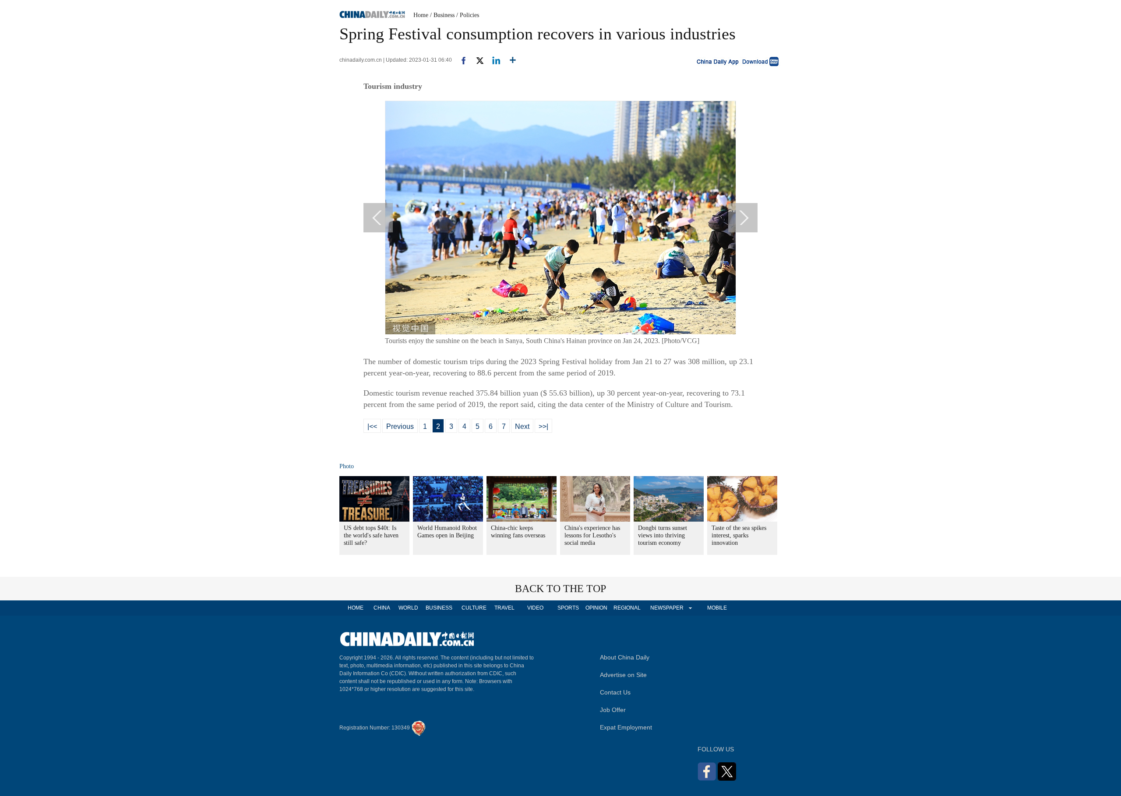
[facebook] (460, 60)
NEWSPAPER (666, 608)
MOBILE (717, 608)
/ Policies (467, 15)
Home (420, 15)
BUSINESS (439, 608)
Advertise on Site (623, 674)
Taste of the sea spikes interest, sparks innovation (739, 535)
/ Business (442, 15)
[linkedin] (493, 60)
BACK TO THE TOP (560, 588)
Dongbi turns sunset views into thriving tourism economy (662, 535)
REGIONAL (627, 608)
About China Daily (624, 657)
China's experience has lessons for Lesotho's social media (592, 535)
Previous (400, 426)
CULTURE (474, 608)
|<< (372, 426)
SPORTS (568, 608)
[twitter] (476, 60)
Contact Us (615, 692)
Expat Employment (626, 727)
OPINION (596, 608)
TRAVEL (504, 608)
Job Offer (613, 709)
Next (522, 426)
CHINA (382, 608)
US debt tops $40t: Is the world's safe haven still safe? (371, 535)
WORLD (408, 608)
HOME (355, 608)
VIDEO (535, 608)
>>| (543, 426)
